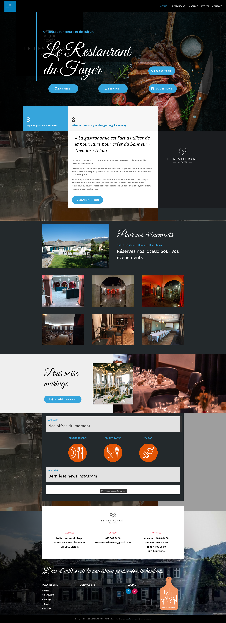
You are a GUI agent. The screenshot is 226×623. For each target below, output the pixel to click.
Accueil (164, 6)
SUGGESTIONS (163, 88)
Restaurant (178, 6)
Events (205, 6)
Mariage (193, 6)
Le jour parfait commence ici (63, 399)
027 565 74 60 (162, 70)
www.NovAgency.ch (132, 619)
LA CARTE (64, 88)
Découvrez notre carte (88, 199)
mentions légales (145, 619)
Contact (217, 6)
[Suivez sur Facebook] (128, 591)
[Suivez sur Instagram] (135, 591)
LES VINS (113, 88)
